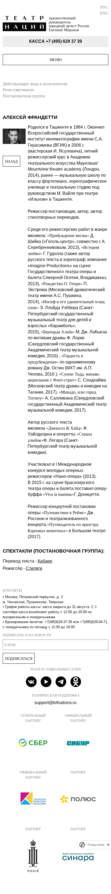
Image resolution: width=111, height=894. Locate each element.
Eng (104, 13)
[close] (108, 845)
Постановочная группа (24, 96)
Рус (104, 7)
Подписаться (18, 658)
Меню (56, 60)
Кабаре (45, 561)
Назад (11, 161)
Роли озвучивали (18, 89)
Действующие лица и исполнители (35, 84)
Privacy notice (96, 844)
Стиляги (34, 568)
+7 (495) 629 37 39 (64, 41)
